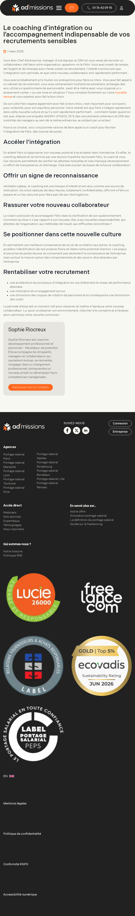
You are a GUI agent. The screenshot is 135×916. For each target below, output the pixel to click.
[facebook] (67, 430)
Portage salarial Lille (51, 479)
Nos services (12, 516)
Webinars (9, 512)
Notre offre (77, 511)
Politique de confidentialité (22, 833)
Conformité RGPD (15, 864)
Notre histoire (13, 551)
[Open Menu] (59, 8)
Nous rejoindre (13, 529)
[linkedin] (85, 430)
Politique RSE (13, 555)
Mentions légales (15, 803)
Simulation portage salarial (88, 515)
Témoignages (12, 525)
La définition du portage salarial (92, 520)
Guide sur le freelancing (86, 524)
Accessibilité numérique (20, 894)
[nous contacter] (72, 7)
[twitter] (76, 430)
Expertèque (11, 521)
